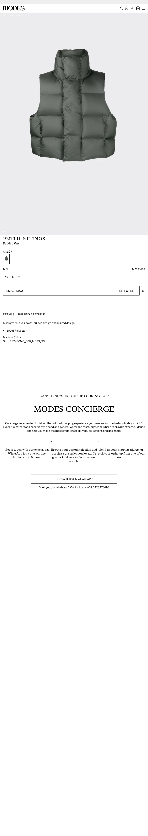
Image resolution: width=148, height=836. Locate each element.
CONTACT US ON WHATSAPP (74, 479)
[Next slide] (144, 124)
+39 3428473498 (98, 487)
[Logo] (14, 8)
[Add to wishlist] (143, 290)
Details (8, 314)
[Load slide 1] (3, 231)
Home (6, 15)
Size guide (138, 269)
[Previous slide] (4, 124)
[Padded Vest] (6, 259)
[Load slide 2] (5, 231)
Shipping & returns (31, 314)
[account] (121, 8)
